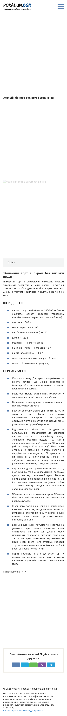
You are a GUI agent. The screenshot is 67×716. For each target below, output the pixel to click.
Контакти (8, 710)
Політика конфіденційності (28, 710)
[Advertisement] (33, 53)
